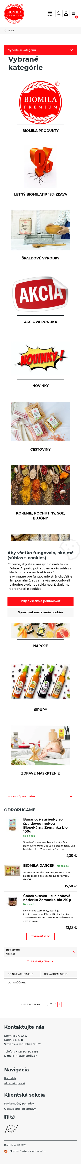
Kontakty (10, 1078)
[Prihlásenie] (66, 13)
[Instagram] (12, 1117)
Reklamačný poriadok (19, 1103)
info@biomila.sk (26, 1055)
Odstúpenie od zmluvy (20, 1108)
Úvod (11, 30)
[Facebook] (6, 1117)
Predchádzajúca (30, 1004)
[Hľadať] (59, 13)
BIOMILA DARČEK (38, 866)
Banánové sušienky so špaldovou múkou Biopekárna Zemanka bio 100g (45, 825)
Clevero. (14, 1151)
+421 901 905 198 (27, 1051)
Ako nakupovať (14, 1083)
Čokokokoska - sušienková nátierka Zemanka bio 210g (47, 898)
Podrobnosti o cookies (24, 589)
